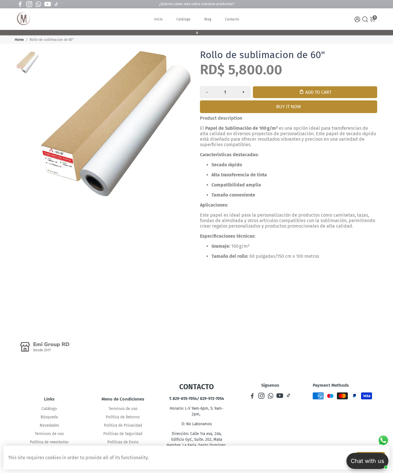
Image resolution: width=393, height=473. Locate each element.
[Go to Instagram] (29, 4)
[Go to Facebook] (20, 4)
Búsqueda (49, 417)
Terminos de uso (49, 433)
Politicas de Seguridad (122, 433)
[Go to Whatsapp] (38, 4)
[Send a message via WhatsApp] (383, 440)
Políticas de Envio (123, 442)
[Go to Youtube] (47, 4)
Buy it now (288, 106)
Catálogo (183, 19)
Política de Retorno (123, 417)
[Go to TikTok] (56, 4)
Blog (207, 19)
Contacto (232, 19)
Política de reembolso (49, 442)
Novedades (49, 425)
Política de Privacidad (123, 425)
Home (19, 40)
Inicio (158, 19)
